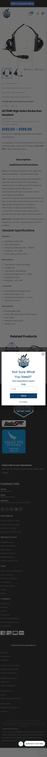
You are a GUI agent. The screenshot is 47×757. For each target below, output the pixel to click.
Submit (23, 396)
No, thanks (23, 402)
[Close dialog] (43, 354)
